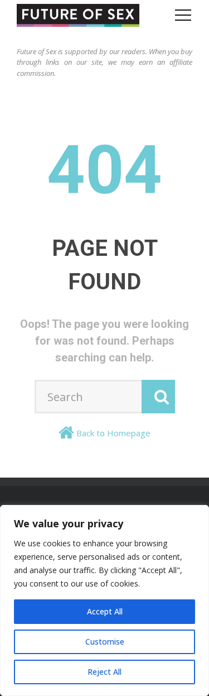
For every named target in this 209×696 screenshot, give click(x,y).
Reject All (104, 671)
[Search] (158, 396)
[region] (104, 600)
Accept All (105, 611)
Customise (104, 641)
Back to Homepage (113, 432)
